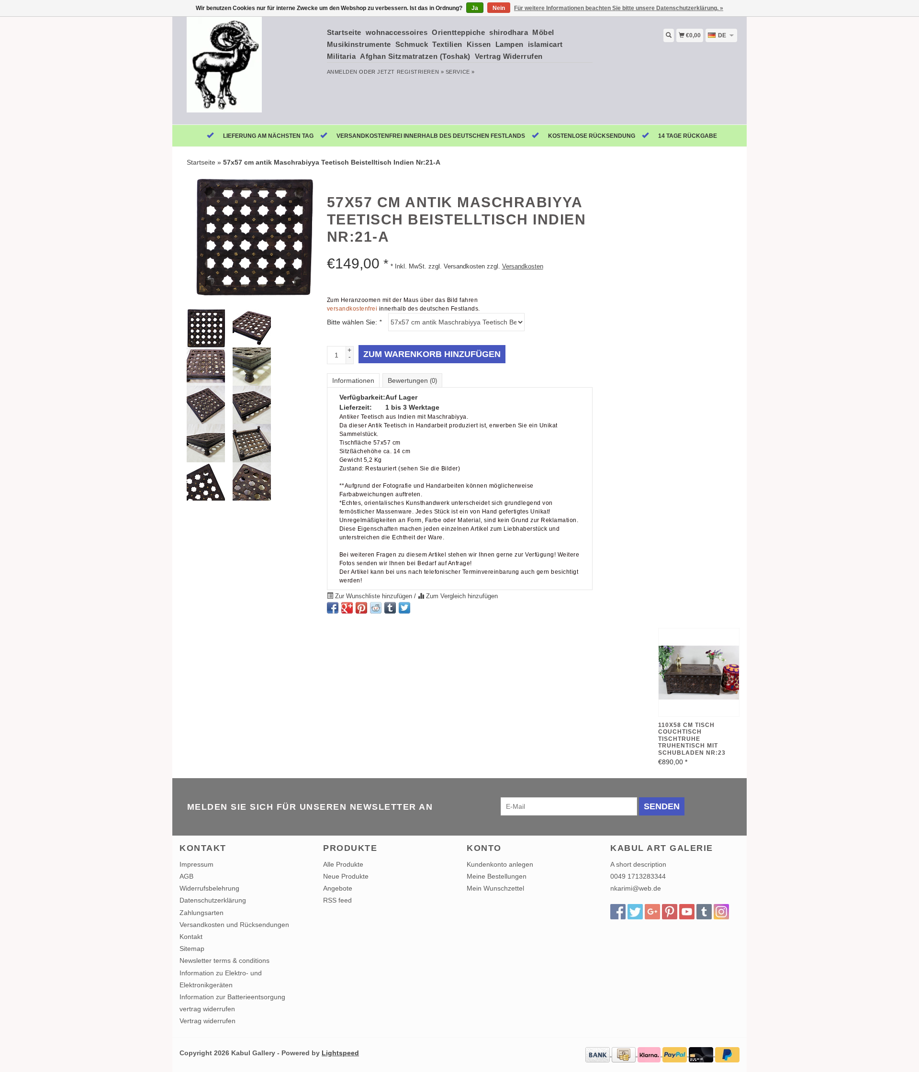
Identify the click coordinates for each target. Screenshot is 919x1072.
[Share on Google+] (347, 608)
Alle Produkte (343, 864)
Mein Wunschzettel (495, 888)
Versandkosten (522, 266)
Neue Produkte (346, 876)
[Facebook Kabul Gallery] (618, 911)
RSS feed (337, 900)
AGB (186, 876)
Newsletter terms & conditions (224, 960)
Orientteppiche (458, 32)
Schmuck (411, 44)
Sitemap (191, 948)
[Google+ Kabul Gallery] (652, 911)
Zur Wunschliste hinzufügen (373, 596)
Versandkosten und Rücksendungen (234, 924)
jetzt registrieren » (410, 72)
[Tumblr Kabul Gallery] (704, 911)
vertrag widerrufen (207, 1009)
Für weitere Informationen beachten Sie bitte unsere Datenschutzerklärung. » (618, 8)
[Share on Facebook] (332, 608)
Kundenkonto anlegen (500, 864)
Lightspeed (340, 1053)
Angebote (337, 888)
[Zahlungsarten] (598, 1054)
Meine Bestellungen (497, 876)
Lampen (509, 44)
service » (460, 72)
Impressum (196, 864)
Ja (474, 8)
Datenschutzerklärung (212, 900)
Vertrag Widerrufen (509, 56)
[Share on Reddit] (375, 608)
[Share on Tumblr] (390, 608)
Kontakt (190, 936)
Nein (499, 8)
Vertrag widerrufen (207, 1021)
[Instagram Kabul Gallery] (721, 911)
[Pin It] (361, 608)
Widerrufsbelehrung (209, 888)
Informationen (353, 380)
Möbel (543, 32)
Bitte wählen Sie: (354, 322)
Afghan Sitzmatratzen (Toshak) (415, 56)
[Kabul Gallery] (250, 69)
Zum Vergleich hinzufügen (461, 596)
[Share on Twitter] (404, 608)
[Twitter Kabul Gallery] (635, 911)
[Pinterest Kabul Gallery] (669, 911)
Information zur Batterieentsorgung (232, 997)
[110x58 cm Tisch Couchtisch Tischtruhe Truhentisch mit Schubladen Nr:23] (699, 672)
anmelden (342, 72)
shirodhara (508, 32)
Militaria (341, 56)
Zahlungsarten (201, 912)
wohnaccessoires (397, 32)
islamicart (545, 44)
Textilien (447, 44)
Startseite (344, 32)
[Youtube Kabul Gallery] (687, 911)
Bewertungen (412, 380)
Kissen (479, 44)
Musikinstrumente (359, 44)
